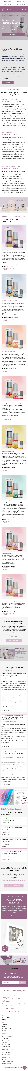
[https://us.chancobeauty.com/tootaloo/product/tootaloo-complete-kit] (14, 936)
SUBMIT (22, 982)
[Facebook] (9, 1011)
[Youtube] (15, 1011)
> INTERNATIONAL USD (8, 268)
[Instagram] (12, 1011)
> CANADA (4, 269)
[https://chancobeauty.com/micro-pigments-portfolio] (14, 653)
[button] (25, 9)
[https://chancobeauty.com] (14, 991)
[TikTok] (18, 1011)
